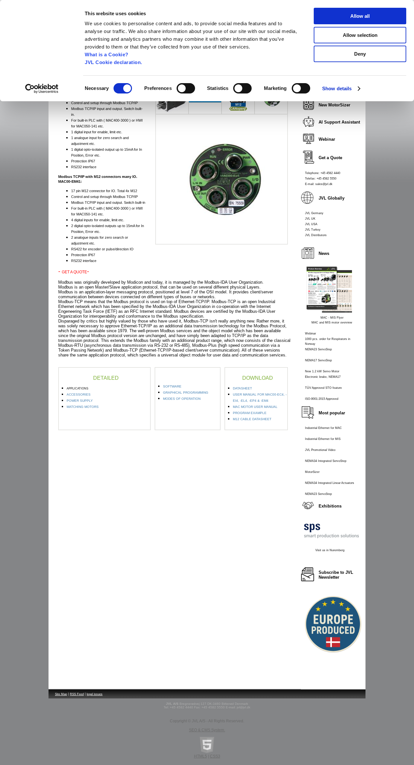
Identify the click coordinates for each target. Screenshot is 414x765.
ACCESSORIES (79, 394)
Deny (360, 54)
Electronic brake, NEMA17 (323, 376)
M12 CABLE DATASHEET (252, 419)
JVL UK (310, 218)
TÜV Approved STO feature (323, 387)
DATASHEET (242, 388)
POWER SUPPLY (80, 400)
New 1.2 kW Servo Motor (322, 371)
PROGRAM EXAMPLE (250, 413)
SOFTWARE (172, 386)
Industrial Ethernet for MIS (323, 439)
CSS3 (215, 756)
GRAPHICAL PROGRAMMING (185, 392)
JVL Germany (314, 213)
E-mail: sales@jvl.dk (318, 184)
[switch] (186, 88)
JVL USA (311, 224)
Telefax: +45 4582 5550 (320, 178)
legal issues (95, 694)
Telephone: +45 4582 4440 (322, 173)
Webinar (310, 333)
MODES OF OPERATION (182, 398)
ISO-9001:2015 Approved (321, 398)
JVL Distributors (316, 235)
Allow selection (360, 35)
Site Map (61, 694)
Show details (337, 88)
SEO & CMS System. (207, 730)
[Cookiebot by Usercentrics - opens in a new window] (42, 88)
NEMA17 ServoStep (318, 360)
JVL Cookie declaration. (113, 62)
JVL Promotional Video (320, 450)
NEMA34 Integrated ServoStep (325, 461)
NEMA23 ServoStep (318, 349)
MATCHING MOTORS (83, 407)
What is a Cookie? (106, 54)
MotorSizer (312, 472)
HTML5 (200, 756)
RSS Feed (77, 694)
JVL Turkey (313, 229)
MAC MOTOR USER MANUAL (255, 407)
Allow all (360, 16)
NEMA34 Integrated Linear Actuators (329, 483)
